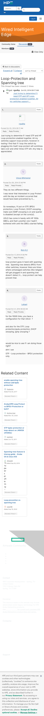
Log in (33, 19)
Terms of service (9, 642)
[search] (18, 8)
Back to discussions (12, 67)
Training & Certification (11, 665)
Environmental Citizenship (12, 635)
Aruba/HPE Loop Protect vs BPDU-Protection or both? (14, 406)
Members (7, 48)
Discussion (25, 44)
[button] (41, 675)
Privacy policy (8, 638)
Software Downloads (11, 669)
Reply (5, 131)
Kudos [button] (39, 109)
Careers (6, 628)
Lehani (24, 304)
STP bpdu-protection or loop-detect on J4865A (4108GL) (14, 430)
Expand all (7, 70)
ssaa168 (9, 507)
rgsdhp (22, 124)
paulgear (10, 437)
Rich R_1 (24, 250)
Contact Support (9, 662)
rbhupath (10, 461)
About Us (6, 625)
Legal (5, 645)
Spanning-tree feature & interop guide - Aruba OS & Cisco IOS (14, 454)
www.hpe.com (11, 609)
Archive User (11, 413)
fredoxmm (10, 389)
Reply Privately (14, 131)
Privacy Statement (14, 695)
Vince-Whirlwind (23, 178)
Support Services (9, 658)
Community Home (8, 44)
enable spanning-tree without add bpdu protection (13, 382)
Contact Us (7, 632)
